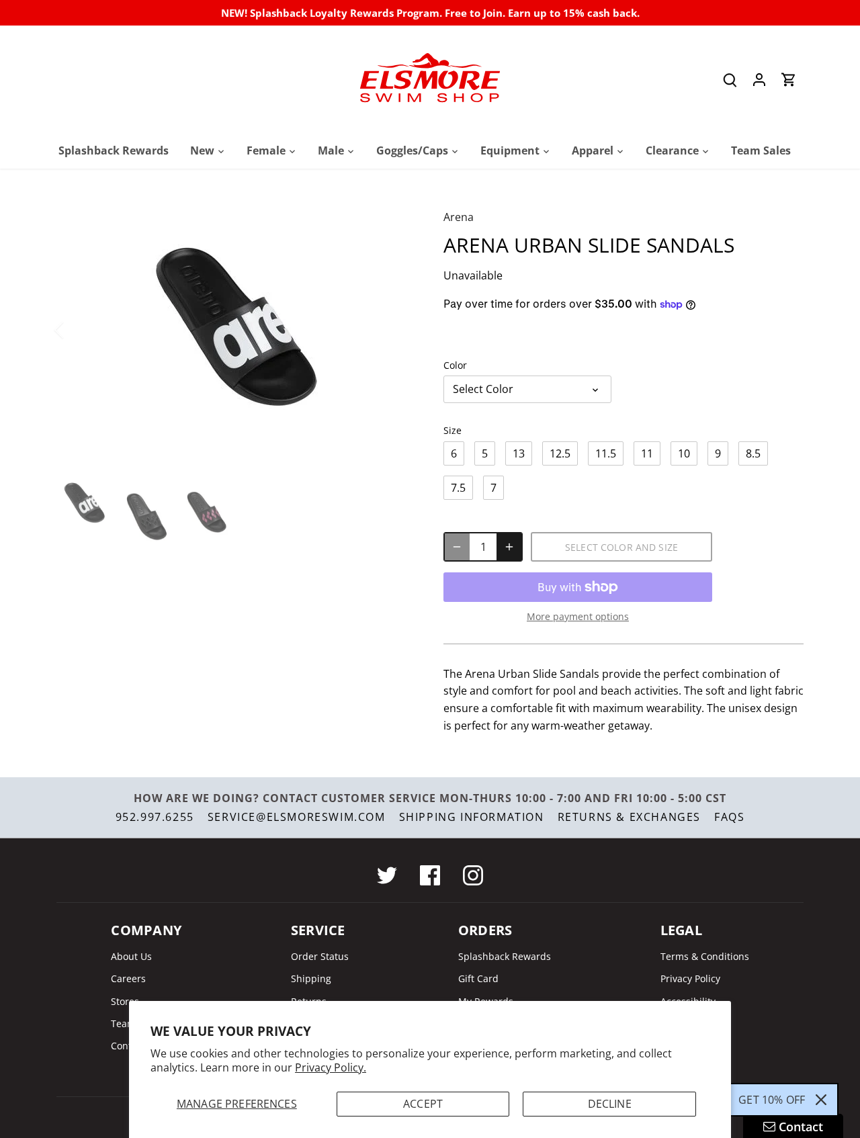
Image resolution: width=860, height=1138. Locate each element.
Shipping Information (471, 816)
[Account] (759, 79)
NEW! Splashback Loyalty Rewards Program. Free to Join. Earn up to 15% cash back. (430, 12)
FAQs (729, 816)
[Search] (729, 79)
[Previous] (76, 329)
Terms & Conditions (704, 956)
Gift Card (478, 978)
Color (455, 365)
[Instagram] (473, 875)
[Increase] (509, 547)
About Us (131, 956)
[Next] (391, 329)
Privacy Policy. (330, 1067)
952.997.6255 (155, 816)
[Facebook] (430, 875)
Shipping (311, 978)
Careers (128, 978)
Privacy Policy (690, 978)
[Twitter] (387, 875)
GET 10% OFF (771, 1099)
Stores (125, 1001)
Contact (128, 1045)
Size (452, 430)
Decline (610, 1103)
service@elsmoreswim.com (297, 816)
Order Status (320, 956)
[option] (233, 329)
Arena (458, 217)
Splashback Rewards (504, 956)
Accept (423, 1103)
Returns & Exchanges (629, 816)
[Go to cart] (789, 79)
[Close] (821, 1099)
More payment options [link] (578, 616)
